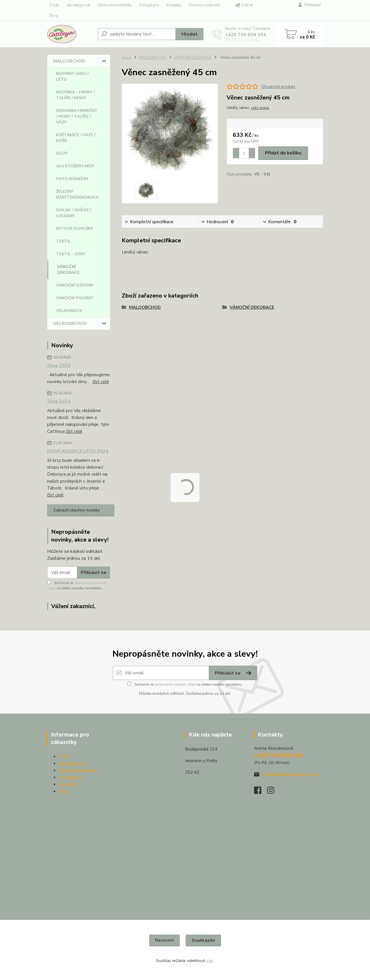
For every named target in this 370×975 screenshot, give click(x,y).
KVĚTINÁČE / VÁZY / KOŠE (75, 137)
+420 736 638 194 (245, 35)
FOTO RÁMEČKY (72, 179)
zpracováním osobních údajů (175, 684)
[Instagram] (273, 792)
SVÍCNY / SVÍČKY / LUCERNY (73, 213)
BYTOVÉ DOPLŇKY (74, 228)
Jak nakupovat (78, 5)
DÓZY (62, 153)
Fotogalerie (149, 5)
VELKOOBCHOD (70, 323)
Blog (53, 15)
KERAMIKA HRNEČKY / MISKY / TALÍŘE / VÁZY (76, 116)
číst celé (100, 382)
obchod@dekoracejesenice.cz (291, 775)
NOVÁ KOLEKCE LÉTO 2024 (77, 451)
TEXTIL (63, 241)
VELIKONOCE (69, 310)
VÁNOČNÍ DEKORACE (68, 269)
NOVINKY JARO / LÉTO (72, 76)
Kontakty (173, 5)
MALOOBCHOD (69, 61)
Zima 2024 (59, 401)
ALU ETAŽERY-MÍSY (75, 166)
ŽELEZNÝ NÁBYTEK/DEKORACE (77, 194)
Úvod (126, 57)
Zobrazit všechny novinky (76, 510)
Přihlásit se (93, 572)
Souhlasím (203, 940)
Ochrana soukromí (204, 5)
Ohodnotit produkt (278, 86)
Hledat (189, 34)
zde (209, 960)
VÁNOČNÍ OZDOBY (75, 285)
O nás (54, 5)
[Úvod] (70, 34)
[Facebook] (260, 792)
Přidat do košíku (283, 153)
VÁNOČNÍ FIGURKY (74, 298)
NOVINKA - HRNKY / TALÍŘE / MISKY (75, 95)
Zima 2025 (59, 365)
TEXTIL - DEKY (70, 254)
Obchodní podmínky (115, 5)
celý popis (260, 107)
